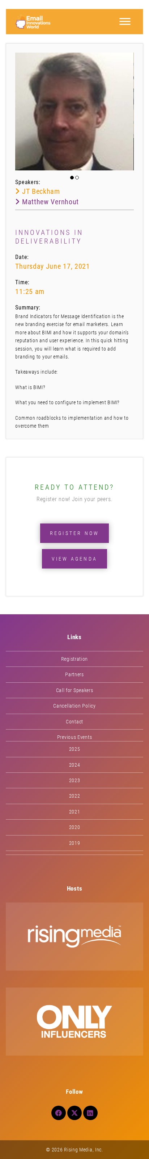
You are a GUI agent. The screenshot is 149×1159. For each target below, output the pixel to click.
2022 (74, 796)
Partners (74, 674)
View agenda (74, 559)
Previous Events (74, 737)
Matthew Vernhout (49, 201)
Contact (74, 722)
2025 (74, 749)
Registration (74, 659)
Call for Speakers (74, 690)
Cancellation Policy (74, 706)
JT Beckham (40, 191)
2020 (74, 827)
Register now (74, 533)
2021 (74, 812)
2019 (74, 843)
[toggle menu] (125, 22)
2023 (74, 780)
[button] (72, 177)
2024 (74, 765)
